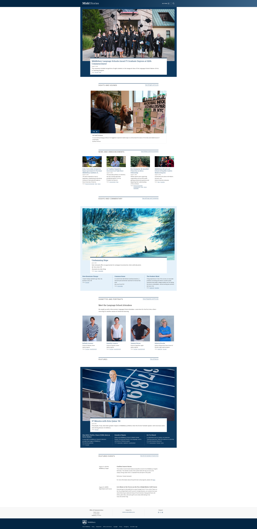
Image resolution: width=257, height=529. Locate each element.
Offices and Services (107, 526)
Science (99, 183)
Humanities (162, 182)
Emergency (126, 526)
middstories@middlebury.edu (128, 512)
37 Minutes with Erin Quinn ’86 (106, 421)
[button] (173, 3)
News (100, 72)
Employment (98, 526)
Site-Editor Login (133, 526)
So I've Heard (151, 435)
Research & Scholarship (89, 183)
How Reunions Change (90, 276)
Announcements (112, 182)
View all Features (154, 359)
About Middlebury (86, 526)
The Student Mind (153, 276)
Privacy (120, 526)
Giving (93, 526)
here (154, 480)
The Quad (96, 72)
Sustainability (136, 188)
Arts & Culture (120, 286)
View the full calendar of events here (149, 456)
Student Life (152, 288)
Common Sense (120, 276)
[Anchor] (119, 85)
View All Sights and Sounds (151, 85)
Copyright (115, 526)
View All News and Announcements (149, 151)
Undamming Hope (100, 260)
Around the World (137, 187)
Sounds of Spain (120, 435)
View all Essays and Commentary (150, 198)
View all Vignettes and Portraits (150, 299)
